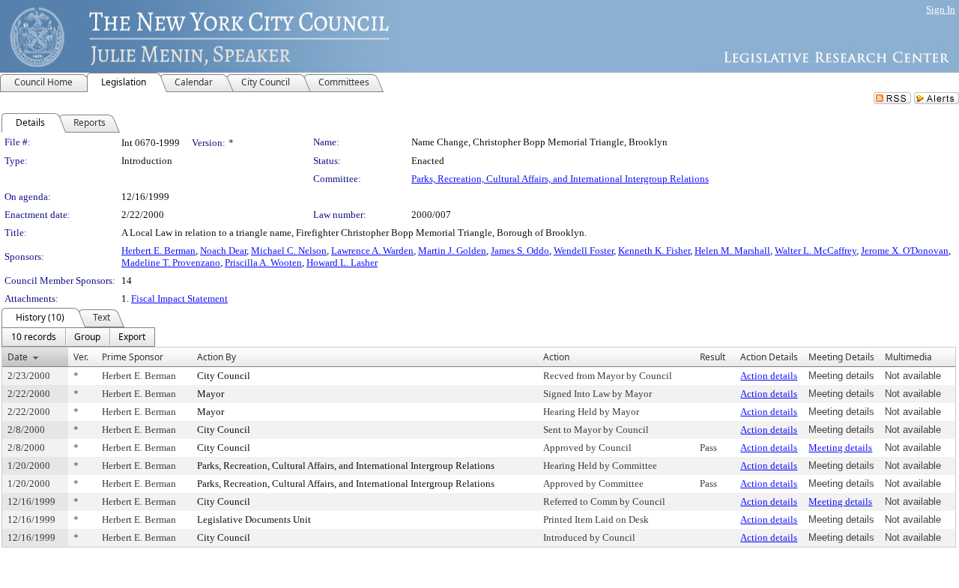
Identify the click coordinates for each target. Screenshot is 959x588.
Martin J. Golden (452, 250)
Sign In (940, 9)
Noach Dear (223, 250)
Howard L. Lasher (342, 262)
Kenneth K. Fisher (654, 250)
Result (712, 357)
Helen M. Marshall (732, 250)
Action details (768, 375)
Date (17, 357)
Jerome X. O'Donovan (905, 250)
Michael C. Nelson (289, 250)
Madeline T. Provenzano (170, 262)
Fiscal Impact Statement (179, 298)
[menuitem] (33, 337)
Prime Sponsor (132, 357)
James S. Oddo (520, 250)
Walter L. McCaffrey (815, 250)
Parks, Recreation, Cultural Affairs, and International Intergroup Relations (560, 178)
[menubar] (78, 337)
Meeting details (840, 447)
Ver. (80, 357)
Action (556, 357)
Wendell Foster (584, 250)
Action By (216, 357)
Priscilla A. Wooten (263, 262)
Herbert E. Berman (158, 250)
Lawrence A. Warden (372, 250)
